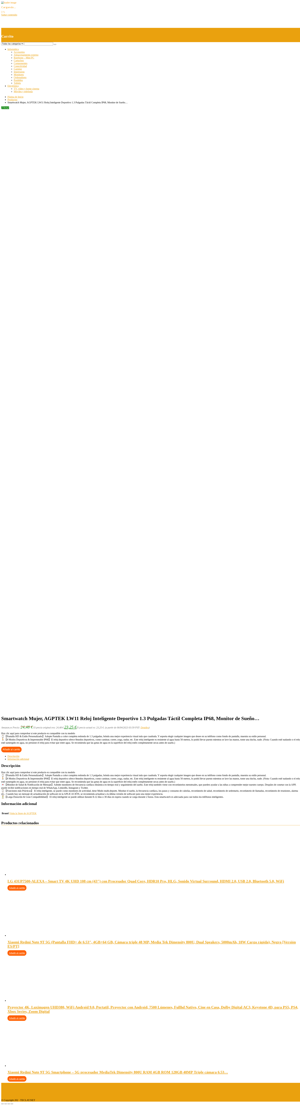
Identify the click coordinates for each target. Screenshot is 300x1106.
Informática (13, 49)
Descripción (13, 756)
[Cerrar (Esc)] (2, 1103)
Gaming (18, 69)
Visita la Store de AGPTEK (23, 813)
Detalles (145, 727)
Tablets (17, 83)
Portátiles (18, 80)
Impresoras (19, 71)
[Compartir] (5, 1103)
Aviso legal (6, 1084)
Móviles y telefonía (23, 91)
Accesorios (19, 52)
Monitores (19, 74)
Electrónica (13, 86)
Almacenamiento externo (26, 55)
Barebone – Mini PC (24, 57)
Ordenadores (20, 77)
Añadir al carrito (11, 749)
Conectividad (20, 66)
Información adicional (18, 759)
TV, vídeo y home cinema (26, 88)
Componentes (20, 63)
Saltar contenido (9, 14)
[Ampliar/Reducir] (12, 1103)
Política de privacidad (11, 1089)
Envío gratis (26, 235)
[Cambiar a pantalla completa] (9, 1103)
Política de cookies (10, 1094)
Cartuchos (19, 60)
